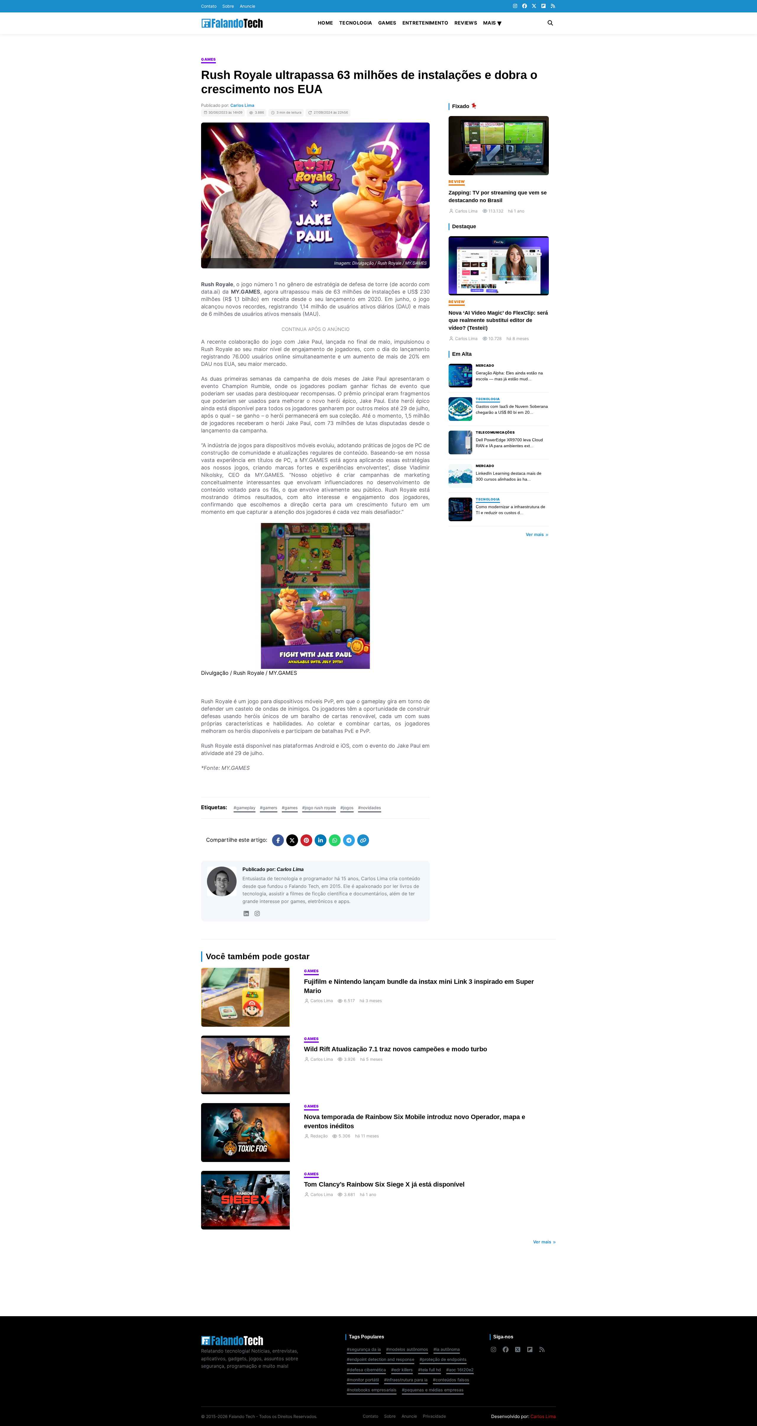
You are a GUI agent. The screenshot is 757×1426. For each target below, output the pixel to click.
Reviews (465, 23)
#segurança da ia (364, 1349)
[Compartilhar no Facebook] (278, 840)
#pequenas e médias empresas (433, 1389)
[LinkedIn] (246, 913)
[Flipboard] (543, 6)
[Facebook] (525, 6)
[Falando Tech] (232, 23)
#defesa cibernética (366, 1369)
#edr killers (402, 1369)
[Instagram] (515, 6)
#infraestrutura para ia (406, 1379)
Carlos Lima (242, 105)
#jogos (347, 807)
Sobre (228, 6)
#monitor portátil (363, 1379)
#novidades (369, 807)
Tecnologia (355, 23)
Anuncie (247, 6)
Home (325, 23)
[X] (534, 6)
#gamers (268, 807)
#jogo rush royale (319, 807)
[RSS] (553, 6)
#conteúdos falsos (451, 1379)
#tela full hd (429, 1369)
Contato (208, 6)
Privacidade (434, 1416)
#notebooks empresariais (372, 1389)
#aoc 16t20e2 (460, 1369)
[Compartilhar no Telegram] (349, 840)
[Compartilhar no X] (292, 840)
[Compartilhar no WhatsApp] (335, 840)
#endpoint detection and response (380, 1359)
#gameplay (244, 807)
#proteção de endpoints (443, 1359)
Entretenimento (425, 23)
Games (387, 23)
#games (290, 807)
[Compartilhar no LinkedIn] (320, 840)
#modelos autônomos (407, 1349)
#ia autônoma (447, 1349)
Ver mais (535, 534)
